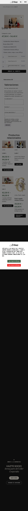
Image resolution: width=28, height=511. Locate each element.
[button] (25, 2)
